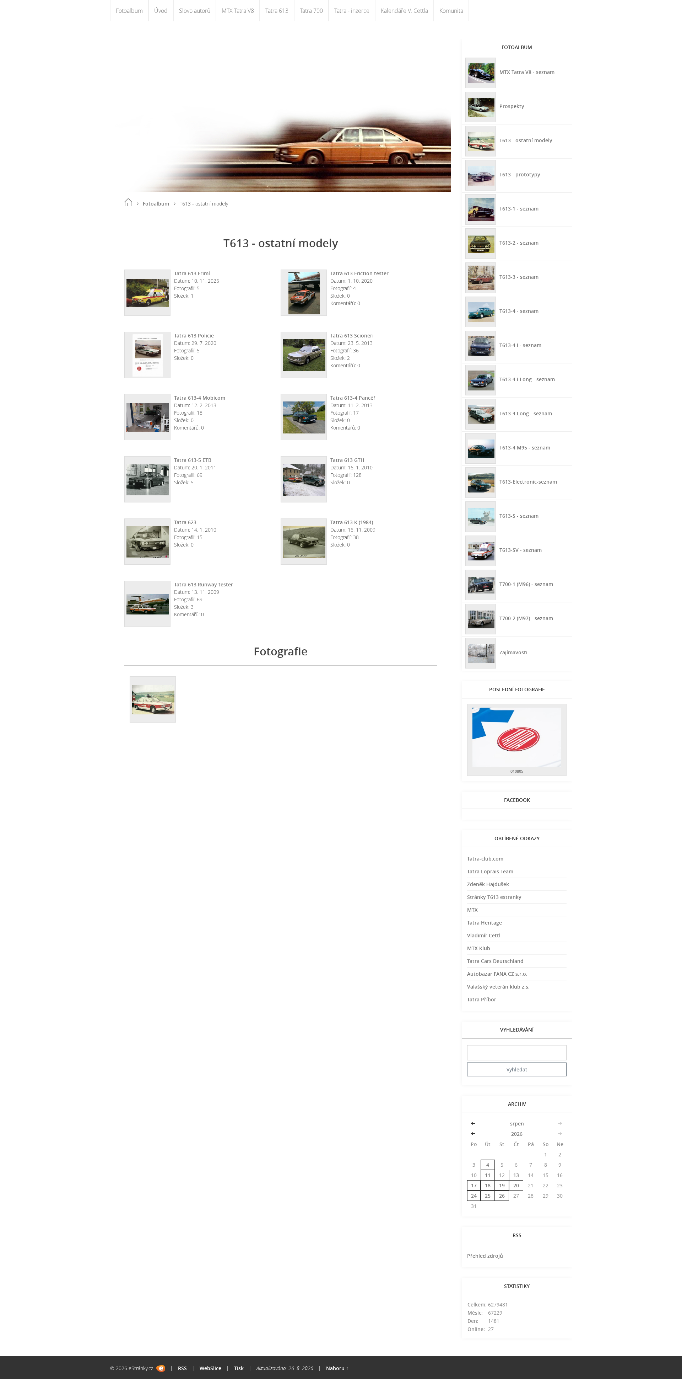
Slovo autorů (194, 11)
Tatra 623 (185, 522)
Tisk (239, 1368)
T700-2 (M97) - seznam (526, 618)
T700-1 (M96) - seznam (526, 584)
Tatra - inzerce (351, 11)
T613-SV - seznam (520, 550)
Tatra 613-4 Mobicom (199, 397)
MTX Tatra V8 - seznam (526, 72)
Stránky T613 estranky (494, 897)
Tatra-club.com (485, 858)
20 (516, 1185)
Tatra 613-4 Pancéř (352, 397)
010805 (516, 771)
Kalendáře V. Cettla (404, 11)
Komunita (451, 11)
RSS (182, 1368)
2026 (517, 1133)
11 (488, 1175)
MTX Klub (478, 948)
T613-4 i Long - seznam (527, 379)
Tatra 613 (276, 11)
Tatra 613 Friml (192, 273)
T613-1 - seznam (518, 208)
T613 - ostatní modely (525, 140)
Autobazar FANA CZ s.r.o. (497, 973)
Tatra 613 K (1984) (351, 522)
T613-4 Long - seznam (525, 413)
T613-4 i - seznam (520, 345)
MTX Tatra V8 (238, 11)
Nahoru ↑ (337, 1368)
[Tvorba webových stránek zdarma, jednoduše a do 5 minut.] (160, 1368)
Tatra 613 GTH (347, 460)
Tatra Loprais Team (490, 871)
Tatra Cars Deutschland (495, 961)
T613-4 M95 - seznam (524, 447)
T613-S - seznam (518, 515)
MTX (472, 909)
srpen (517, 1123)
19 (502, 1185)
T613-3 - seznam (518, 276)
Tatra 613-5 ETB (192, 460)
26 (502, 1195)
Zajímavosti (513, 652)
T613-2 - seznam (518, 242)
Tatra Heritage (484, 922)
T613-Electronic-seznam (528, 481)
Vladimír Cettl (483, 935)
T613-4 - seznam (518, 311)
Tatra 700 (311, 11)
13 (516, 1175)
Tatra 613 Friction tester (359, 273)
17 (474, 1185)
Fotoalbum (129, 11)
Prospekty (511, 106)
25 (488, 1195)
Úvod (161, 11)
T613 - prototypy (519, 174)
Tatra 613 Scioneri (352, 335)
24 (474, 1195)
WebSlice (210, 1368)
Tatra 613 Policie (194, 335)
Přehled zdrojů (485, 1255)
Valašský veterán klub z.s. (498, 986)
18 (488, 1185)
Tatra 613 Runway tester (203, 584)
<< (474, 1123)
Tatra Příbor (481, 999)
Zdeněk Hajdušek (488, 884)
